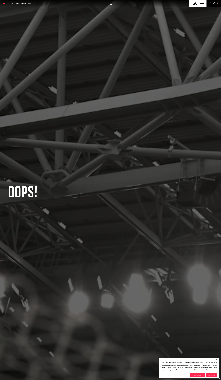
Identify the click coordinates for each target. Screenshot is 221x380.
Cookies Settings (197, 375)
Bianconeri (23, 3)
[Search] (210, 4)
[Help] (214, 4)
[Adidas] (195, 3)
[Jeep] (202, 3)
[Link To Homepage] (111, 3)
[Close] (217, 360)
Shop (17, 3)
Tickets (12, 3)
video (29, 3)
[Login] (218, 4)
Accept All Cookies (211, 375)
